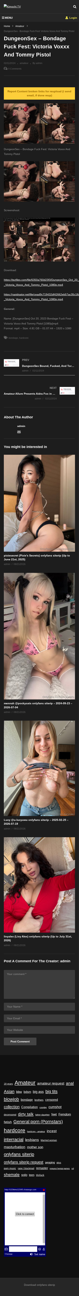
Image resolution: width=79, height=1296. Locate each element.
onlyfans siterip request (23, 1162)
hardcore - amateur (36, 1131)
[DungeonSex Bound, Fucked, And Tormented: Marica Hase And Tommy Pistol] (39, 365)
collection (12, 1107)
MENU (9, 17)
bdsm (27, 1091)
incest (52, 1131)
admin (21, 426)
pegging (50, 1162)
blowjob (11, 1099)
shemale (12, 1174)
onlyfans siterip (19, 1154)
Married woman (49, 1140)
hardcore (24, 338)
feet (54, 1114)
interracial (13, 1139)
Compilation (29, 1107)
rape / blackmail (26, 1168)
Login (73, 17)
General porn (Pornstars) (38, 1121)
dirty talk (26, 1114)
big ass (38, 1092)
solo (24, 1175)
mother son (35, 1147)
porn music (10, 1168)
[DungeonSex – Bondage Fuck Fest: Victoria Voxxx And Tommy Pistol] (39, 503)
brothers (39, 1099)
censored (51, 1099)
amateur (24, 63)
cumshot (55, 1107)
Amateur (25, 1082)
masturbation (14, 1147)
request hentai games (60, 1168)
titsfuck (40, 1175)
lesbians (32, 1140)
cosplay (43, 1107)
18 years (8, 1084)
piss (59, 1162)
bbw (19, 1092)
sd (73, 1168)
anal (70, 1083)
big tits (51, 1091)
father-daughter (42, 1115)
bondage (13, 338)
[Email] (19, 431)
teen (31, 1175)
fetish (8, 1122)
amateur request (50, 1083)
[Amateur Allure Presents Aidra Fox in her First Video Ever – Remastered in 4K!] (39, 393)
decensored (10, 1114)
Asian (9, 1091)
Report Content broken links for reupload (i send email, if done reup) (39, 93)
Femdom (64, 1114)
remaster (42, 1168)
